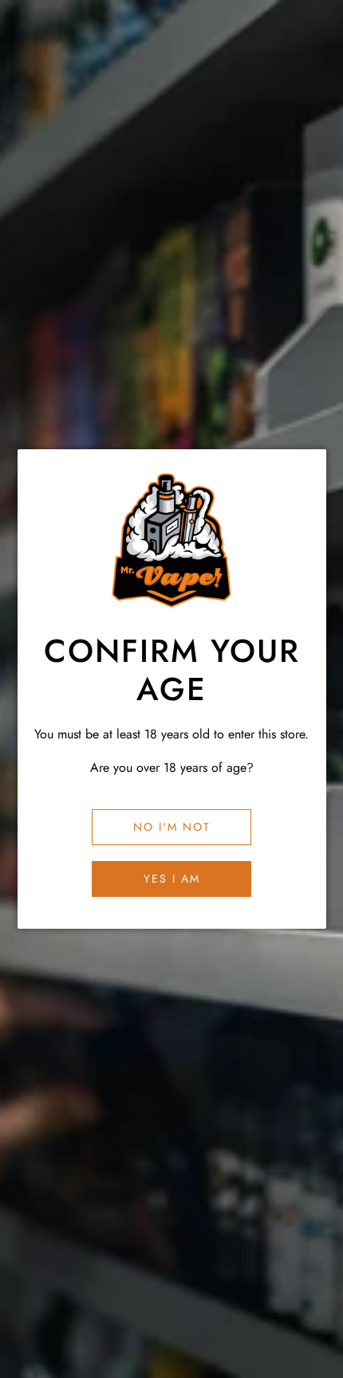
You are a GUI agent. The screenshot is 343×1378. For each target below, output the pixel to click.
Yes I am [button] (172, 879)
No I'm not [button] (172, 827)
